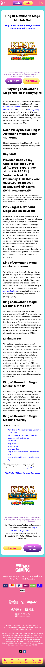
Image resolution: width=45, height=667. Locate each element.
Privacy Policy (15, 579)
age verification (10, 291)
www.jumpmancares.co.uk (32, 627)
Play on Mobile (14, 443)
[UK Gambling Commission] (16, 609)
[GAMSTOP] (32, 602)
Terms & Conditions (34, 576)
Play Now (31, 81)
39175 (30, 637)
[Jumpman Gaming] (22, 571)
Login (17, 3)
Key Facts (12, 441)
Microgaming (33, 109)
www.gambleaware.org (12, 627)
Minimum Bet (13, 449)
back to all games (32, 548)
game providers (28, 468)
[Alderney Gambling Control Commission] (22, 615)
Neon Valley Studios (11, 107)
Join (28, 3)
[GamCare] (13, 602)
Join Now (14, 81)
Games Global (9, 109)
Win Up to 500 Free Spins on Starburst (22, 473)
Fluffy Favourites (28, 579)
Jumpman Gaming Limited (29, 633)
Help (22, 576)
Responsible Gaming (11, 576)
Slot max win (13, 446)
